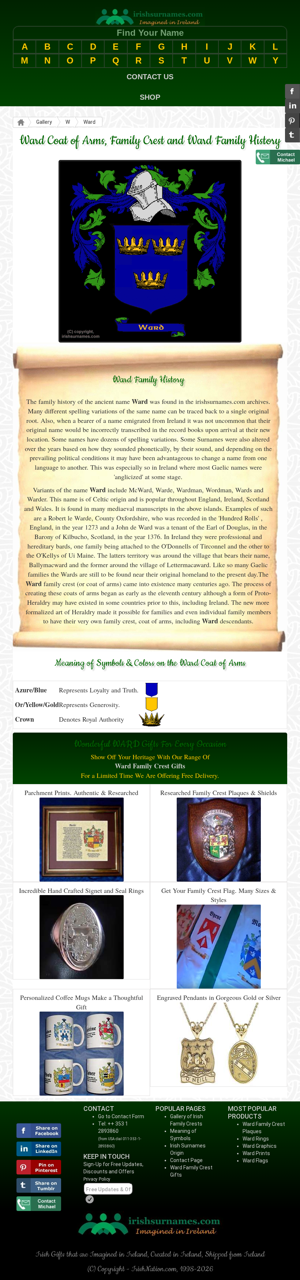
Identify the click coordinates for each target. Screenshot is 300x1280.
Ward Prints (256, 1153)
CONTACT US (150, 77)
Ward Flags (255, 1161)
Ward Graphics (260, 1146)
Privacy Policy (96, 1179)
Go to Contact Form (121, 1116)
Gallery (44, 122)
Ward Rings (256, 1139)
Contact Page (186, 1160)
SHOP (150, 97)
